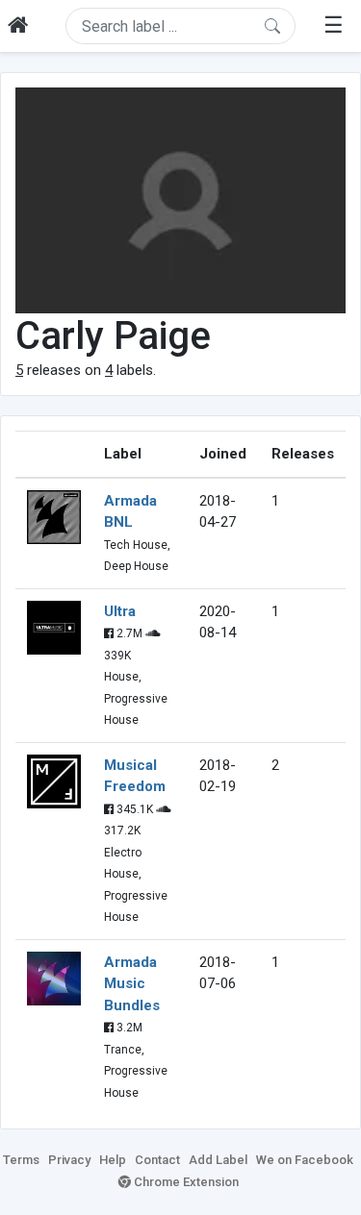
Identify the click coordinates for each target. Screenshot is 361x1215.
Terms (21, 1160)
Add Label (218, 1160)
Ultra (120, 611)
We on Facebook (304, 1160)
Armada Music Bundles (132, 984)
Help (112, 1160)
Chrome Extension (185, 1182)
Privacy (69, 1160)
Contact (157, 1160)
